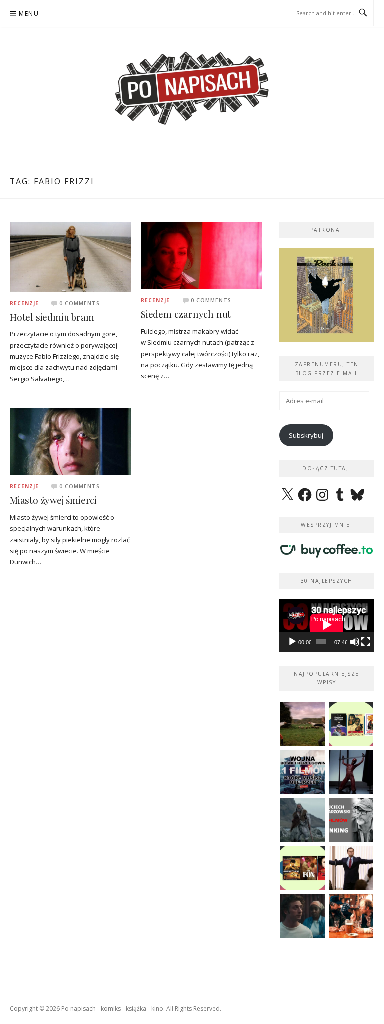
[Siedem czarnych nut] (201, 254)
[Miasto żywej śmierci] (70, 440)
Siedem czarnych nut (186, 314)
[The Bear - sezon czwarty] (303, 916)
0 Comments (80, 303)
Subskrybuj (306, 435)
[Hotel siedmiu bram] (70, 255)
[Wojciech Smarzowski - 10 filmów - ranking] (351, 820)
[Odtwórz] (293, 642)
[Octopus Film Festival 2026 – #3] (351, 724)
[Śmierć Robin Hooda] (303, 820)
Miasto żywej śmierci (53, 500)
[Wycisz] (355, 642)
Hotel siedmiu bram (52, 317)
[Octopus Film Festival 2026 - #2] (303, 868)
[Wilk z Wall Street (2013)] (351, 868)
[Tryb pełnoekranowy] (366, 642)
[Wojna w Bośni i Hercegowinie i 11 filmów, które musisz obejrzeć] (303, 772)
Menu (29, 13)
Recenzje (24, 303)
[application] (327, 625)
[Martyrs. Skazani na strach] (351, 772)
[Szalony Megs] (351, 916)
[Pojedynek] (303, 724)
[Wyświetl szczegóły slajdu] (327, 295)
